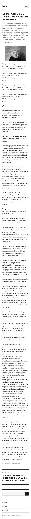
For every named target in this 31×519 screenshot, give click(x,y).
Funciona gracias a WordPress (14, 515)
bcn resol (5, 506)
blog (4, 6)
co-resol (5, 510)
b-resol (4, 502)
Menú (26, 6)
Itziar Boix (7, 463)
